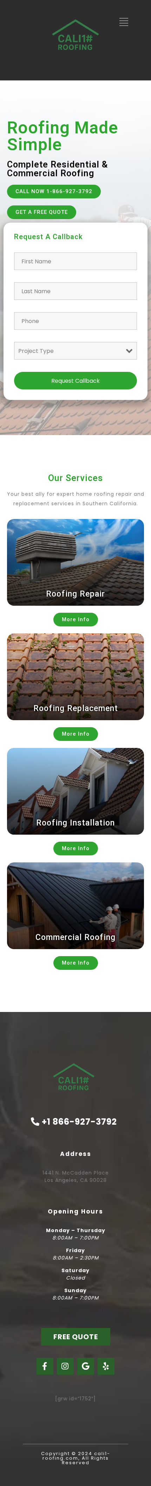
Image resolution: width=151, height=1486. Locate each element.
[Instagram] (65, 1366)
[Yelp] (106, 1366)
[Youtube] (85, 1366)
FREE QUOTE (75, 1337)
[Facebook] (45, 1366)
